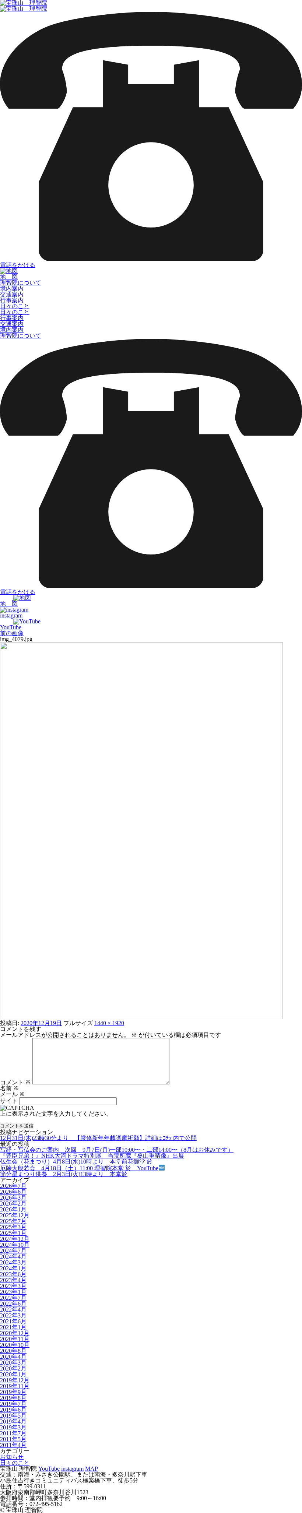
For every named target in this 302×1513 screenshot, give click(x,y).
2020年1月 (13, 1374)
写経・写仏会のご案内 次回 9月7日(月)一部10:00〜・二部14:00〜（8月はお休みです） (116, 1150)
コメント (15, 1082)
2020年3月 (13, 1362)
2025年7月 (13, 1221)
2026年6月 (13, 1192)
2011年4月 (13, 1445)
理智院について (20, 282)
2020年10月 (14, 1345)
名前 (9, 1088)
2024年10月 (14, 1245)
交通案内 (12, 294)
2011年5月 (13, 1439)
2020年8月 (13, 1351)
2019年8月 (13, 1398)
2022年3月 (13, 1315)
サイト (9, 1101)
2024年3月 (13, 1262)
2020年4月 (13, 1357)
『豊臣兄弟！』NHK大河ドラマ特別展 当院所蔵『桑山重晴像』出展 (92, 1156)
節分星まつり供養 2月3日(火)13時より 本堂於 (63, 1174)
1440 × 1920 (109, 1023)
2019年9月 (13, 1392)
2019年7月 (13, 1404)
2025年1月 (13, 1233)
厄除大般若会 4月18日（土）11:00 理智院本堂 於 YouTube (79, 1168)
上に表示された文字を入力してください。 (56, 1114)
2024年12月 (14, 1239)
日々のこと (14, 306)
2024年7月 (13, 1251)
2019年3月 (13, 1427)
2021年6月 (13, 1321)
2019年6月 (13, 1410)
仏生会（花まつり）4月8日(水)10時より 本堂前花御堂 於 (76, 1161)
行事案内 (12, 300)
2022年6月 (13, 1304)
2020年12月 (14, 1333)
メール (12, 1094)
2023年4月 (13, 1280)
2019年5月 (13, 1415)
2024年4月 (13, 1256)
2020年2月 (13, 1368)
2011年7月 (13, 1433)
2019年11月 (14, 1386)
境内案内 (12, 288)
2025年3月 (13, 1227)
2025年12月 (14, 1215)
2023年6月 (13, 1274)
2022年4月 (13, 1309)
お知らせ (12, 1457)
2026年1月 (13, 1209)
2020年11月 (14, 1339)
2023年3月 (13, 1286)
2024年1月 (13, 1268)
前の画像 (12, 633)
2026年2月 (13, 1203)
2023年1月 (13, 1292)
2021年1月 (13, 1327)
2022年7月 (13, 1298)
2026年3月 (13, 1197)
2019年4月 (13, 1421)
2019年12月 (14, 1380)
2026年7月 (13, 1186)
